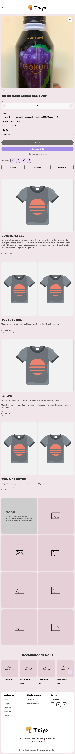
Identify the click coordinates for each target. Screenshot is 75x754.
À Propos (7, 704)
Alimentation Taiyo (33, 704)
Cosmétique (7, 708)
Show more (8, 254)
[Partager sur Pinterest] (29, 160)
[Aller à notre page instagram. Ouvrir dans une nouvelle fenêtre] (58, 704)
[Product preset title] (9, 668)
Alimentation (8, 711)
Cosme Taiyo (31, 700)
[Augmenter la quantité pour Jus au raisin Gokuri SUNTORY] (71, 106)
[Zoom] (70, 19)
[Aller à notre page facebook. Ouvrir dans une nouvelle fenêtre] (53, 704)
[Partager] (12, 160)
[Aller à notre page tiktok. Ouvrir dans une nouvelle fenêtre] (64, 704)
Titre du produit (7, 679)
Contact (6, 715)
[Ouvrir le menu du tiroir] (2, 7)
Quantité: (4, 101)
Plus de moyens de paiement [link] (38, 154)
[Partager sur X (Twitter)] (23, 160)
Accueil (6, 700)
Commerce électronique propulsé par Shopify (43, 750)
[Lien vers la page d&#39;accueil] (37, 729)
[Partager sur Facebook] (18, 160)
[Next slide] (70, 672)
